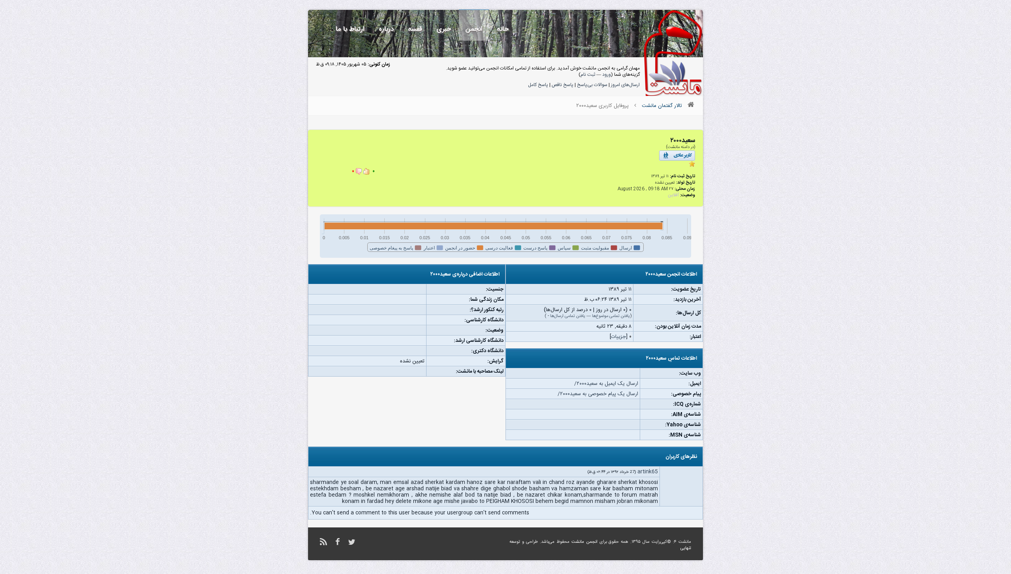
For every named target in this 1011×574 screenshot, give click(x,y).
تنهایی (685, 548)
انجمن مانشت (584, 542)
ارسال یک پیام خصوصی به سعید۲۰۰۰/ (598, 394)
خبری (443, 29)
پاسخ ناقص (562, 85)
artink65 (647, 471)
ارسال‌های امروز (625, 85)
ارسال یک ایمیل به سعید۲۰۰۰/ (606, 383)
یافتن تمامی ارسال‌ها (567, 316)
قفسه (415, 29)
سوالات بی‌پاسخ (592, 85)
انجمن (474, 29)
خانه (503, 29)
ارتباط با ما (350, 29)
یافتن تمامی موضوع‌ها (611, 316)
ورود (606, 75)
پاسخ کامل (538, 85)
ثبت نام (588, 75)
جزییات (618, 336)
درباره (386, 29)
